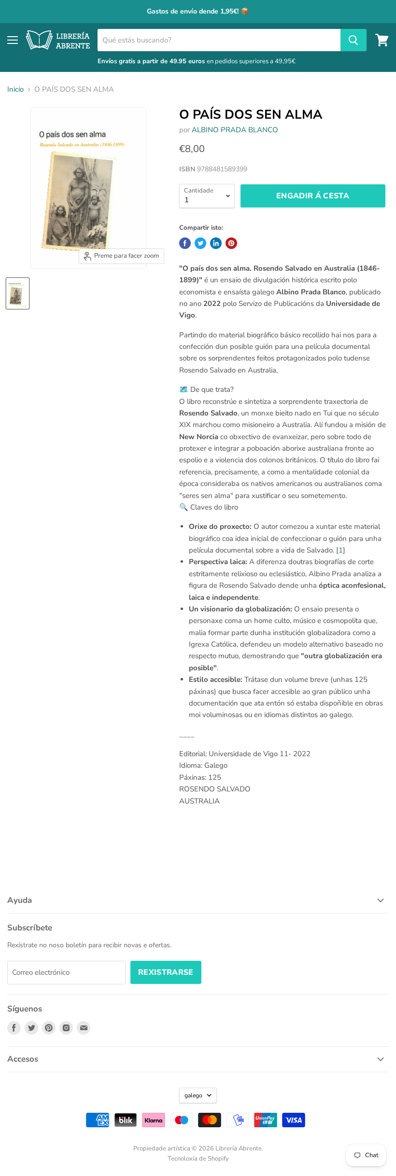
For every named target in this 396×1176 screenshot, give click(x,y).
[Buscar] (353, 40)
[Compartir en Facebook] (185, 243)
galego (193, 1095)
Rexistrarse (166, 972)
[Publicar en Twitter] (200, 243)
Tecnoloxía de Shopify (198, 1158)
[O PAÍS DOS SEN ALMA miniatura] (17, 293)
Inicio (15, 89)
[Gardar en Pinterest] (231, 243)
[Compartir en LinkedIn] (216, 243)
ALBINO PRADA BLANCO (235, 130)
